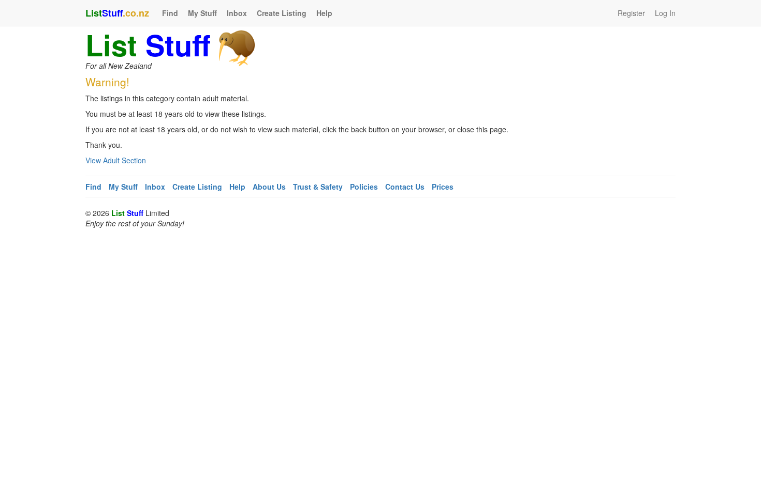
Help (324, 13)
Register (631, 13)
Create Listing (281, 13)
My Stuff (202, 13)
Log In (665, 13)
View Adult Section (115, 160)
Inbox (237, 13)
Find (170, 13)
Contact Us (405, 186)
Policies (364, 186)
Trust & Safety (318, 186)
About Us (269, 186)
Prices (442, 186)
